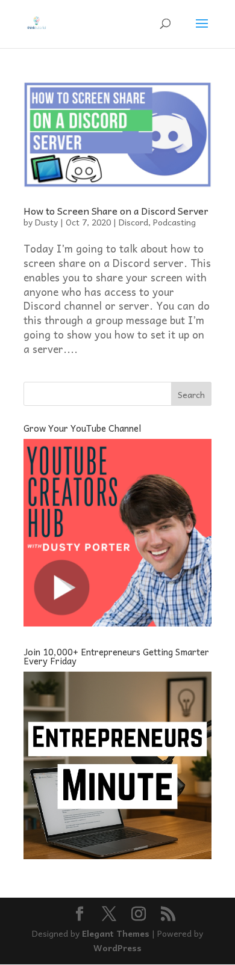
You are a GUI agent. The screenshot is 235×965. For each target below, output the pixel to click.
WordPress (117, 947)
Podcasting (174, 221)
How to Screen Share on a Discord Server (116, 210)
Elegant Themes (115, 933)
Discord (133, 221)
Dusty (46, 221)
